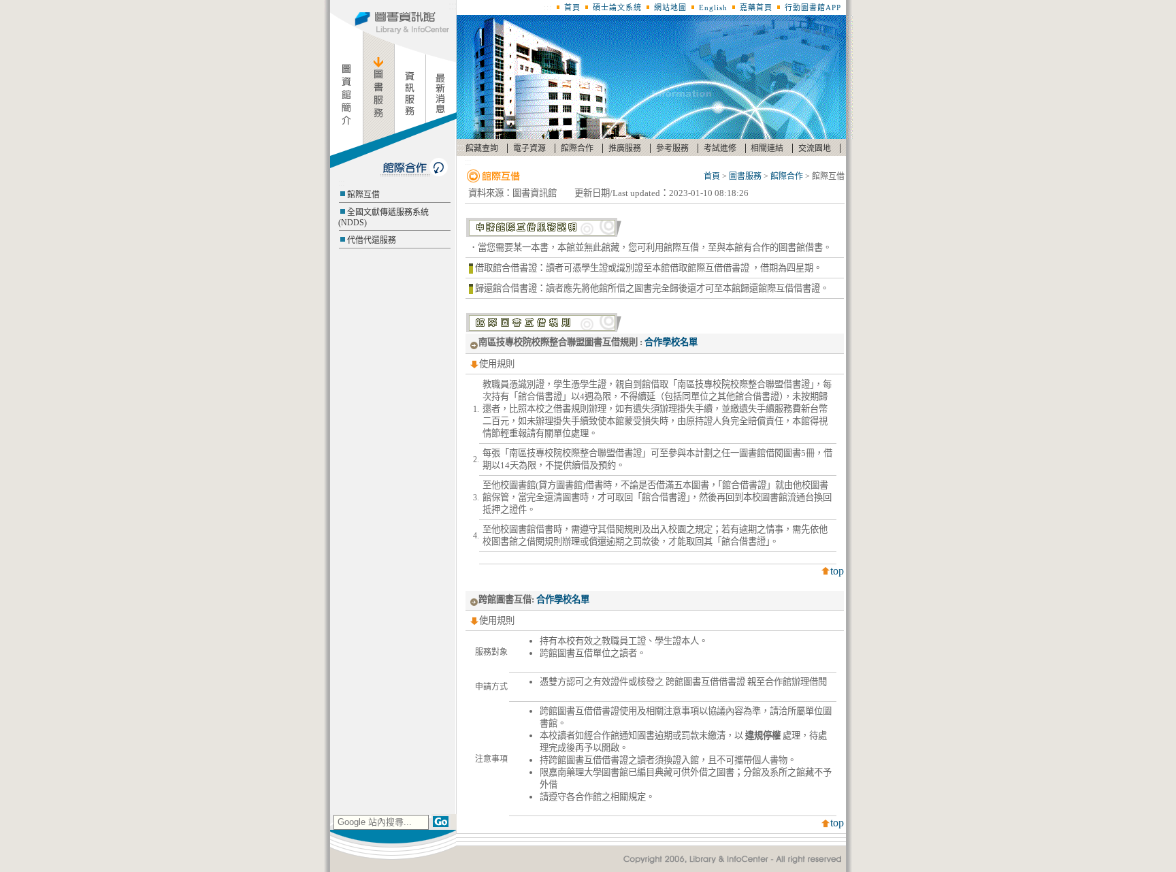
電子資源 (529, 148)
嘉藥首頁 (756, 7)
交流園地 (814, 148)
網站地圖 (670, 7)
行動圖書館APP (813, 7)
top (837, 571)
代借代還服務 (371, 240)
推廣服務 (624, 148)
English (713, 7)
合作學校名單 (671, 342)
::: (452, 6)
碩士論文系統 (617, 7)
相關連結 (767, 148)
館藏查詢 (482, 148)
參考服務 (672, 148)
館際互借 (363, 194)
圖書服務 (745, 176)
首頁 (572, 7)
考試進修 (720, 148)
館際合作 (577, 148)
